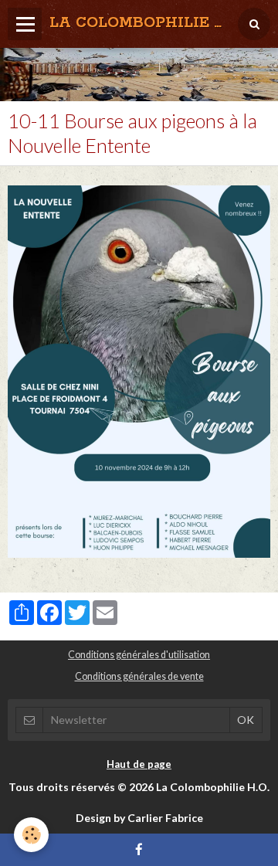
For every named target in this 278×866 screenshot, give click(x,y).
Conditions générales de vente (139, 676)
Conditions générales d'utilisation (139, 655)
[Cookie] (31, 834)
